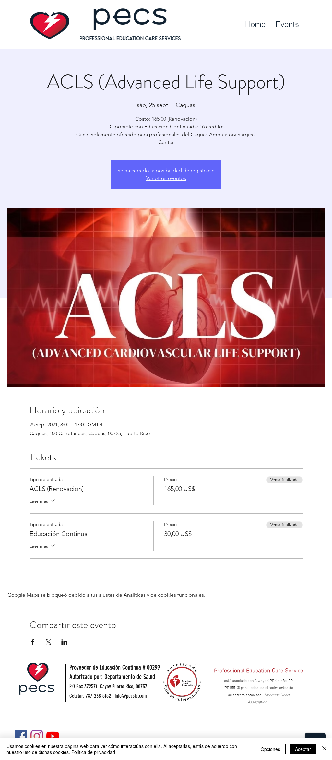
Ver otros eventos (166, 178)
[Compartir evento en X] (48, 642)
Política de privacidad (93, 752)
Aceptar (303, 749)
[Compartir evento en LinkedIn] (64, 642)
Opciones (270, 749)
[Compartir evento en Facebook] (33, 642)
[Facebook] (21, 736)
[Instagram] (36, 736)
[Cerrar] (324, 749)
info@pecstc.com (131, 696)
